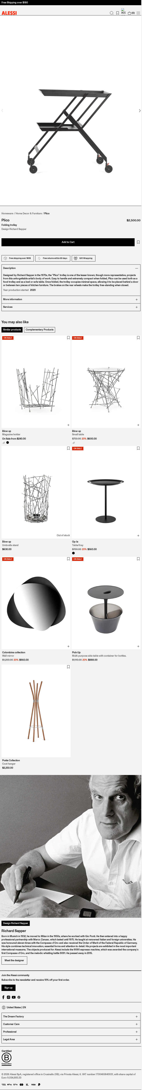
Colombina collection (13, 643)
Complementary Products (39, 325)
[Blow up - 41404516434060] (7, 437)
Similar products (12, 325)
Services (7, 303)
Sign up (8, 973)
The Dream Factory (13, 1002)
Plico (47, 209)
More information (12, 295)
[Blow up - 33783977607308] (72, 437)
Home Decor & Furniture (29, 209)
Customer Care (11, 1010)
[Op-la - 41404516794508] (72, 545)
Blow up (6, 425)
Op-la (74, 534)
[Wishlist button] (135, 238)
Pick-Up (75, 643)
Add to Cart (66, 238)
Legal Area (9, 1025)
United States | (16, 993)
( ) (130, 13)
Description (9, 264)
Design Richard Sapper (15, 909)
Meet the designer (14, 946)
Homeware (7, 209)
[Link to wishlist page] (115, 13)
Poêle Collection (11, 749)
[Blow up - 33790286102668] (3, 437)
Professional (9, 1017)
